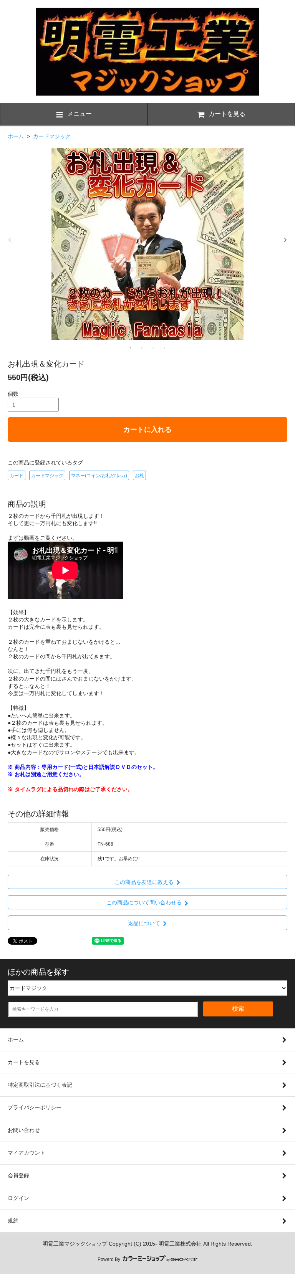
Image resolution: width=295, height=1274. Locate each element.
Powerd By (109, 1259)
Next (285, 240)
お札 (139, 475)
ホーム (16, 136)
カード (16, 475)
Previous (9, 240)
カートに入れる (147, 429)
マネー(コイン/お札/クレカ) (99, 475)
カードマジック (52, 136)
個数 (13, 394)
